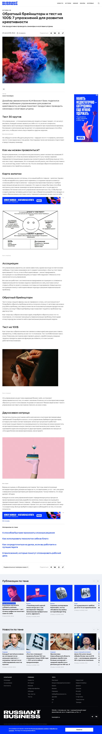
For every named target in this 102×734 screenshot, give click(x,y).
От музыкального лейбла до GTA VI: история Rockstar (85, 606)
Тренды (78, 702)
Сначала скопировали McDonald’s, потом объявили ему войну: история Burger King (59, 608)
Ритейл (78, 691)
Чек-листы (31, 694)
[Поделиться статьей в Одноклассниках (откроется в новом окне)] (59, 33)
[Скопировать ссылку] (63, 33)
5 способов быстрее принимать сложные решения (28, 533)
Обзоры (82, 3)
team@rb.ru (56, 717)
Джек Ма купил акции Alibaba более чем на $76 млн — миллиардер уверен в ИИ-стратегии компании (85, 657)
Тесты (30, 696)
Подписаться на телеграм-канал (15, 567)
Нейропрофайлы (34, 688)
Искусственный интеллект (61, 683)
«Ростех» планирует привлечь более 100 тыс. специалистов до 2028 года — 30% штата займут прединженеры (37, 658)
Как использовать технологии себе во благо (25, 539)
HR (10, 10)
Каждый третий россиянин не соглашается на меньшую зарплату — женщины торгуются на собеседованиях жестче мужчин (13, 659)
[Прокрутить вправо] (98, 581)
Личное (78, 688)
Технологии (80, 699)
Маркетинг (79, 680)
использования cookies (40, 728)
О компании (8, 683)
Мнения (75, 3)
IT (52, 702)
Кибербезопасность (59, 694)
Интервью (90, 3)
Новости (60, 3)
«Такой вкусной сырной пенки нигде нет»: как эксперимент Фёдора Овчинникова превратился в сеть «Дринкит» (36, 610)
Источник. (6, 521)
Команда (7, 680)
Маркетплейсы (81, 683)
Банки (54, 685)
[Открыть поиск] (99, 3)
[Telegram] (92, 716)
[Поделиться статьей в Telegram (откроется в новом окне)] (51, 33)
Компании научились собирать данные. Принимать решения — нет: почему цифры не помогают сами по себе (13, 609)
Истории (68, 3)
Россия (78, 694)
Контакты (7, 685)
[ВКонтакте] (96, 716)
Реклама (55, 680)
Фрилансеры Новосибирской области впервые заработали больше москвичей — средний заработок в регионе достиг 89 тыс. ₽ (60, 659)
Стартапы (79, 696)
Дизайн (54, 696)
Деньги (78, 685)
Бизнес (54, 688)
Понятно (79, 729)
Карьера (55, 691)
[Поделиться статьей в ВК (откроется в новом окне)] (55, 33)
